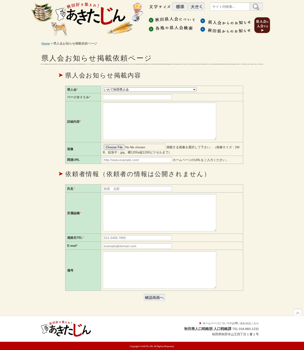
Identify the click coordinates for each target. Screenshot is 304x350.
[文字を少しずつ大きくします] (197, 6)
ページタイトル (78, 97)
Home (45, 43)
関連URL (73, 159)
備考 (70, 270)
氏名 (71, 188)
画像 (70, 149)
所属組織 (74, 213)
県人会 (72, 89)
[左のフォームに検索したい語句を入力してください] (256, 6)
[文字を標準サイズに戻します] (180, 6)
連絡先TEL (75, 237)
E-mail (72, 245)
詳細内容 (74, 121)
